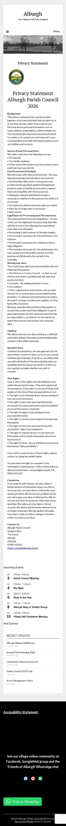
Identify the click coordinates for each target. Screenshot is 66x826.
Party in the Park (23, 597)
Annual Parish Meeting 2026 (21, 652)
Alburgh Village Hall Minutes (21, 643)
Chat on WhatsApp (25, 801)
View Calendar (10, 623)
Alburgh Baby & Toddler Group (30, 607)
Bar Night (19, 588)
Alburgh (33, 14)
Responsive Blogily (24, 821)
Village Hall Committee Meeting (31, 616)
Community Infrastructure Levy (22, 661)
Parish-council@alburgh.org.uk (22, 548)
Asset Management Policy (20, 680)
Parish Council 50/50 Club (19, 671)
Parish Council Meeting (26, 578)
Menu (56, 31)
